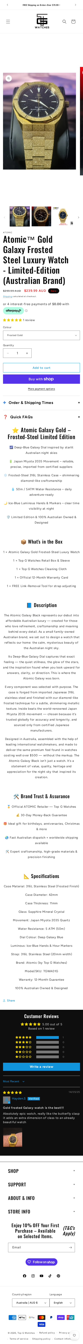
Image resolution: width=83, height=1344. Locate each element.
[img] (12, 1092)
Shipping (7, 296)
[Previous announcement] (7, 4)
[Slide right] (78, 217)
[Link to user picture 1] (12, 1137)
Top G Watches (26, 1332)
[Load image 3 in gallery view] (63, 216)
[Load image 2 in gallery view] (41, 216)
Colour (7, 327)
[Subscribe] (70, 1247)
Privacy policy (67, 1332)
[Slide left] (4, 217)
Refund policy (47, 1332)
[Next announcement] (75, 4)
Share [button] (11, 1000)
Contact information (65, 1339)
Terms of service (19, 1339)
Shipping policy (41, 1339)
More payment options (41, 388)
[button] (8, 21)
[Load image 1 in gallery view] (20, 216)
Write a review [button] (41, 1067)
